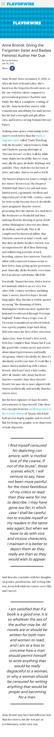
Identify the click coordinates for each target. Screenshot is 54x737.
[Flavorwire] (20, 4)
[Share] (12, 69)
